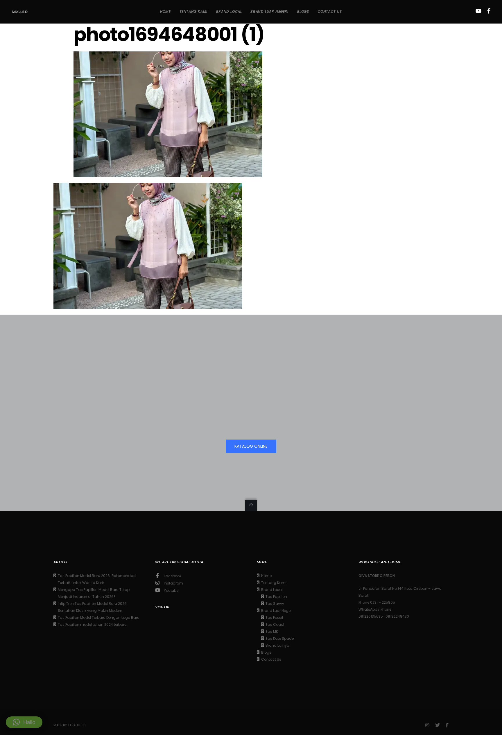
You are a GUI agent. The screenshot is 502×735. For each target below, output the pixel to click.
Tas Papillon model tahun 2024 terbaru (92, 624)
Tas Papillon (276, 596)
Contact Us (271, 659)
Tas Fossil (274, 617)
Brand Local (272, 589)
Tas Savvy (275, 603)
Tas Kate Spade (280, 638)
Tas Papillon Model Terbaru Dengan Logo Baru (98, 617)
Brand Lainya (277, 645)
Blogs (266, 652)
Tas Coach (276, 624)
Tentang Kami (273, 582)
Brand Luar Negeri (277, 610)
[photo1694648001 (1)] (167, 173)
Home (266, 575)
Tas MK (272, 631)
